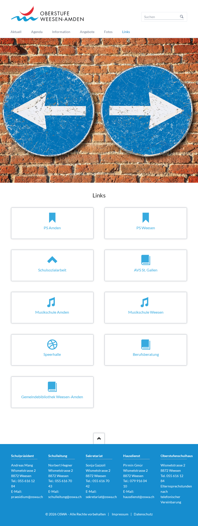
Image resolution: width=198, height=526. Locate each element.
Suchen (182, 16)
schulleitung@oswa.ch (65, 497)
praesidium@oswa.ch (27, 497)
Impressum (120, 514)
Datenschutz (143, 514)
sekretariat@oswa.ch (101, 497)
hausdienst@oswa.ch (138, 497)
